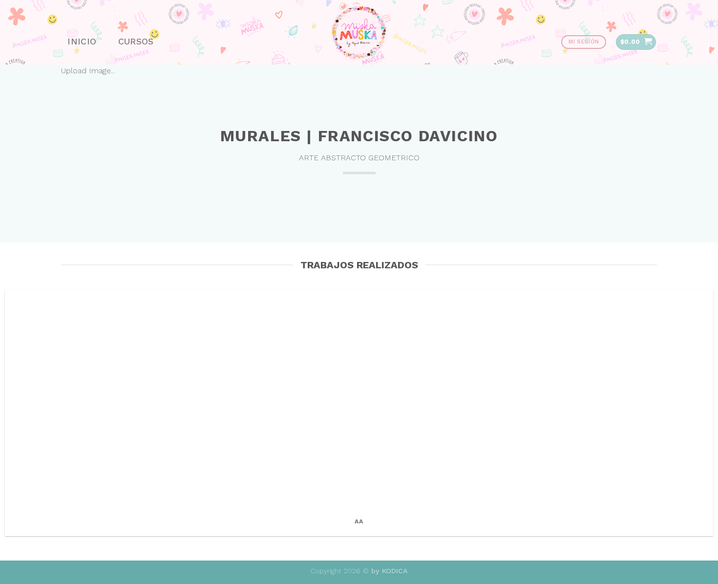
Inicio (81, 41)
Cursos (136, 41)
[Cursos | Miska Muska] (359, 32)
